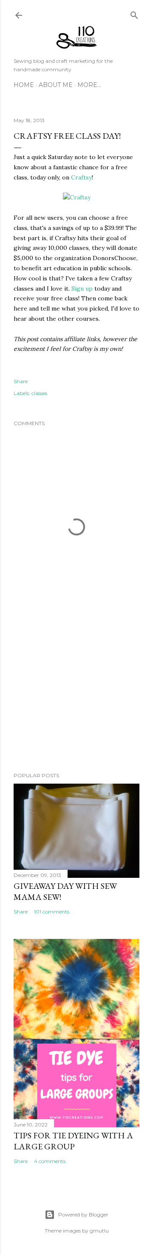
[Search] (134, 13)
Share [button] (21, 381)
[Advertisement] (76, 698)
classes (39, 393)
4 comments (49, 1161)
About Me (56, 85)
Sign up (82, 288)
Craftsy (81, 177)
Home (24, 85)
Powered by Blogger (83, 1214)
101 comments (51, 911)
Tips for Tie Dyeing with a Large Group (73, 1141)
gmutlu (99, 1230)
